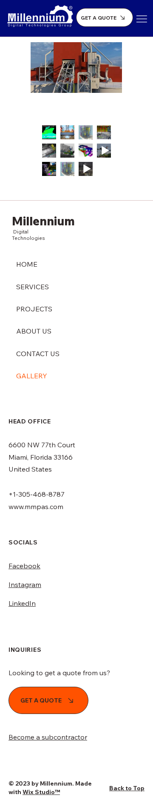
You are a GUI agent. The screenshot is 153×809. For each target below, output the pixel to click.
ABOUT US (33, 331)
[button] (108, 82)
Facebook (24, 565)
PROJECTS (34, 309)
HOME (26, 264)
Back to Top (126, 788)
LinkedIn (22, 603)
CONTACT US (38, 353)
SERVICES (32, 286)
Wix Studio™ (41, 792)
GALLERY (31, 375)
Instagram (24, 584)
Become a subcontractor (47, 737)
